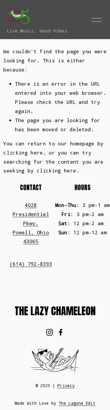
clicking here (23, 152)
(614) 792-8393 (31, 263)
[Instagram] (49, 332)
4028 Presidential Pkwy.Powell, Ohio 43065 (31, 223)
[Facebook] (60, 332)
